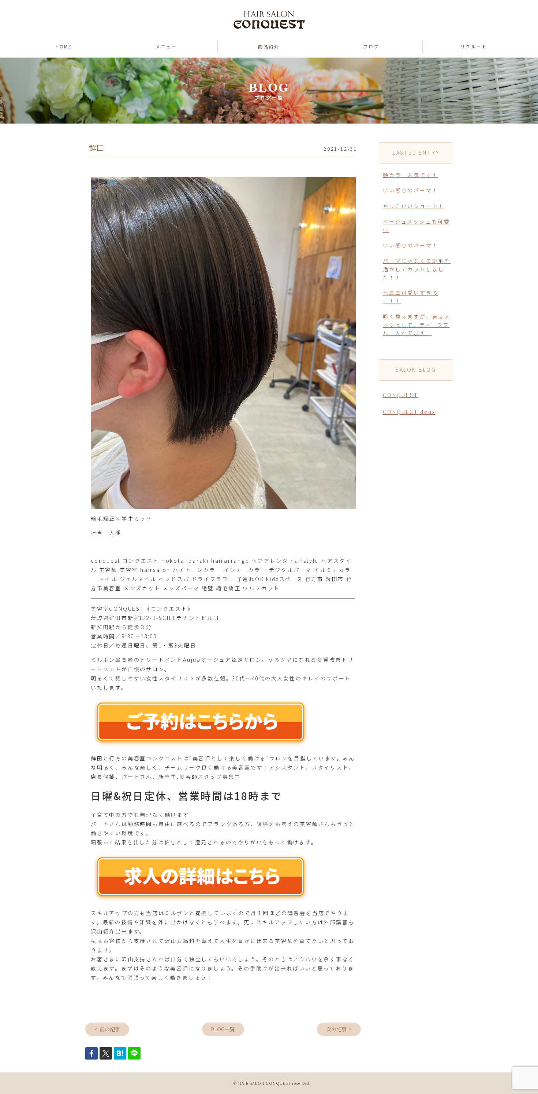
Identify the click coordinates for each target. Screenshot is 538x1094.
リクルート (473, 46)
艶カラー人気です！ (410, 175)
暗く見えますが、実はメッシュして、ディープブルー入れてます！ (417, 325)
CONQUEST (400, 395)
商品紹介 (269, 46)
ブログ (371, 46)
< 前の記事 (107, 1029)
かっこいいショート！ (413, 206)
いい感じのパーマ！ (410, 190)
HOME (64, 46)
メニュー (166, 46)
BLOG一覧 (223, 1029)
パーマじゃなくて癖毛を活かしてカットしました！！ (417, 269)
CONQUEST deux (409, 411)
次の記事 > (339, 1029)
